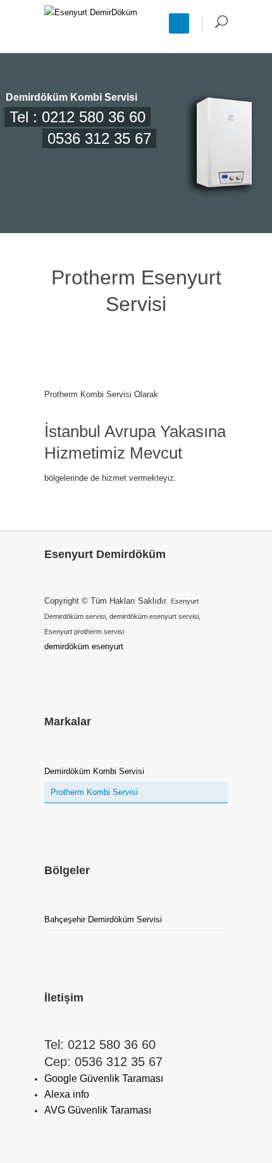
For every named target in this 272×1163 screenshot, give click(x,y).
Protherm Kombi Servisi (94, 792)
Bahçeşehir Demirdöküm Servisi (103, 919)
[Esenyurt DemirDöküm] (90, 26)
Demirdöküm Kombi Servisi (94, 771)
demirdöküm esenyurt (83, 646)
